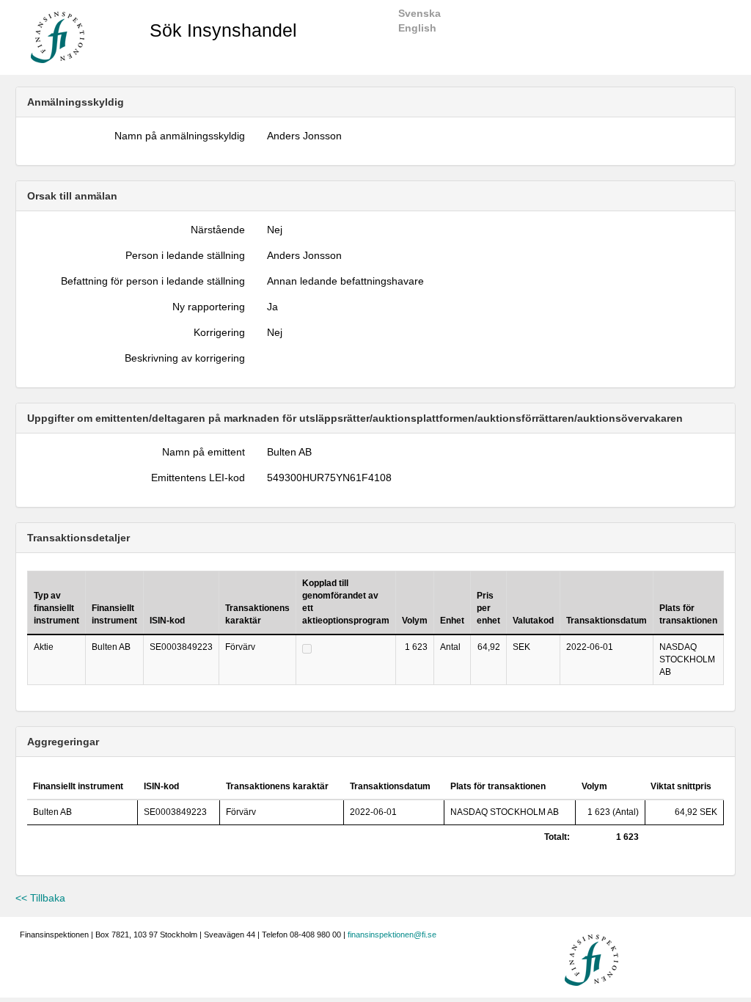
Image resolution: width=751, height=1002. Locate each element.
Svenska (419, 13)
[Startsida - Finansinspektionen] (57, 37)
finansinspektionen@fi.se (392, 934)
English (417, 28)
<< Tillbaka (40, 898)
